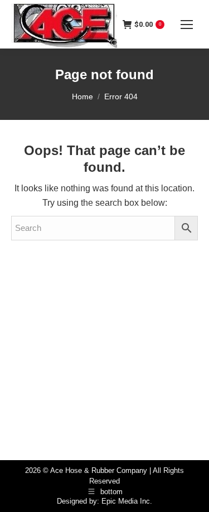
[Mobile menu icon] (187, 24)
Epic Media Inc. (126, 501)
